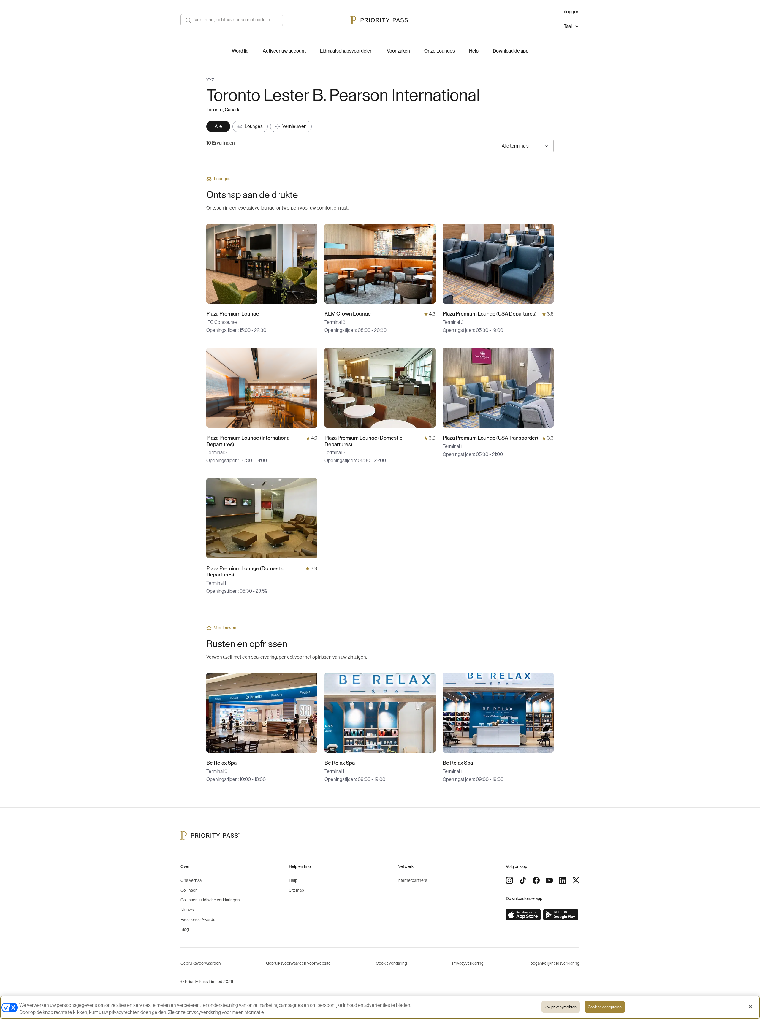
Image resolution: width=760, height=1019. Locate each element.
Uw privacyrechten (561, 1007)
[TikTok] (522, 880)
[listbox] (572, 27)
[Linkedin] (562, 880)
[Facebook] (536, 880)
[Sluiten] (750, 1006)
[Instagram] (509, 880)
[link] (523, 915)
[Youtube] (549, 880)
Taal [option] (568, 26)
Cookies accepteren (605, 1007)
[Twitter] (576, 880)
